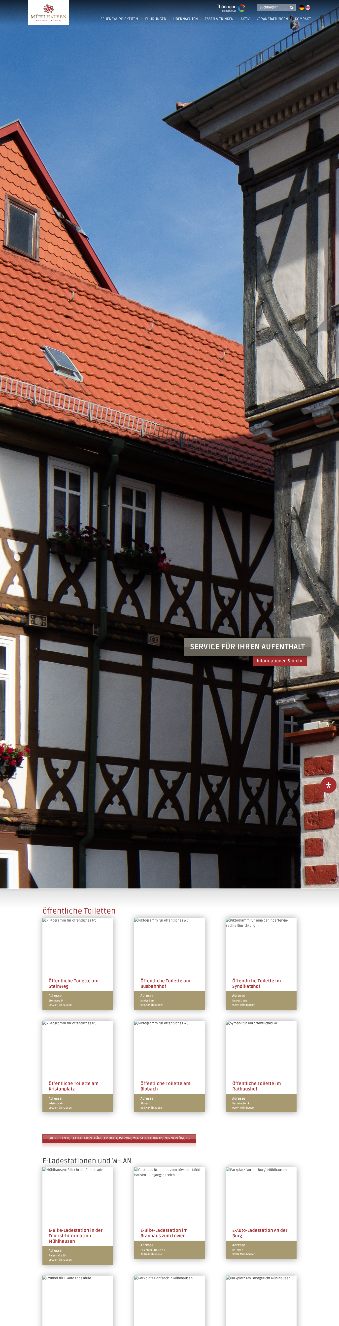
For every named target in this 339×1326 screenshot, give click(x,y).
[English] (308, 7)
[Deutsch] (302, 7)
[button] (204, 21)
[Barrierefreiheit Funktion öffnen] (329, 785)
